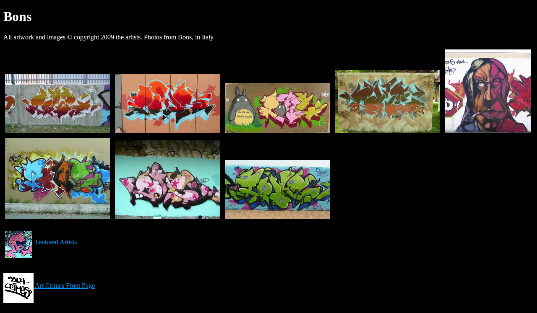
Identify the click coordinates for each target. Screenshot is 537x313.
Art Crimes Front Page (64, 285)
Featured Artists (55, 242)
